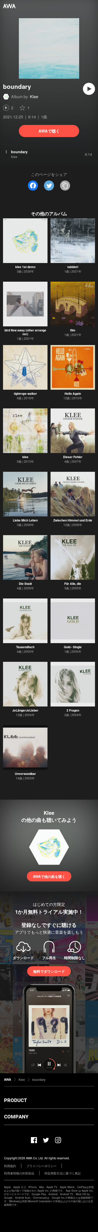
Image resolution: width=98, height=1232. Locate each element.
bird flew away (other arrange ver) (25, 332)
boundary (38, 1079)
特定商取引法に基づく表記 (62, 1173)
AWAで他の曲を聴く (49, 876)
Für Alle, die (72, 583)
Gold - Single (73, 647)
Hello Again (73, 393)
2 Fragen (73, 710)
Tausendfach (25, 647)
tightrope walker (25, 393)
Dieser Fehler (72, 457)
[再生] (89, 89)
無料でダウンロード (49, 971)
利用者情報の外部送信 (19, 1173)
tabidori (72, 267)
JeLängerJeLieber (25, 710)
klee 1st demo (25, 267)
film (72, 330)
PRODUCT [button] (15, 1100)
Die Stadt (25, 583)
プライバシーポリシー (41, 1166)
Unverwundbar (25, 773)
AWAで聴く (49, 131)
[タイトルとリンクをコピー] (65, 185)
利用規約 (10, 1166)
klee (25, 457)
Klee (34, 96)
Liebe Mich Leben (25, 520)
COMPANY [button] (16, 1117)
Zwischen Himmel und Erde (72, 520)
